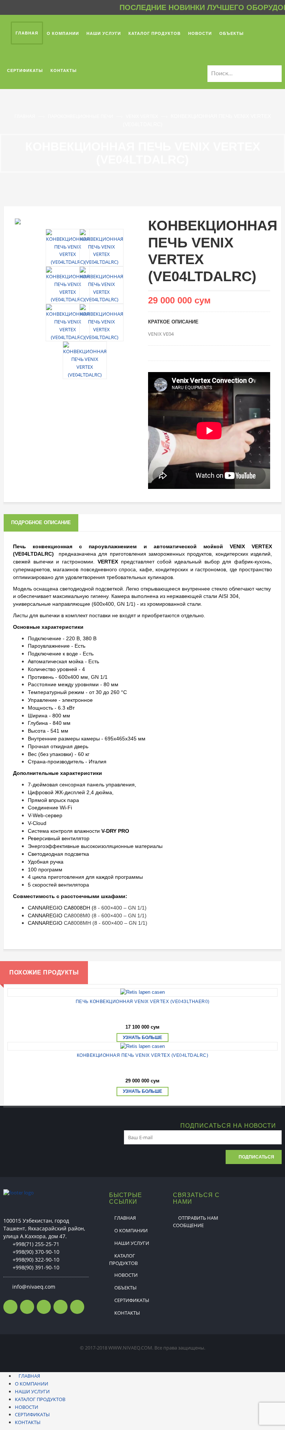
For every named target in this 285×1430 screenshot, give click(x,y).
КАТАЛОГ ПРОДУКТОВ (123, 1259)
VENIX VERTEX (142, 116)
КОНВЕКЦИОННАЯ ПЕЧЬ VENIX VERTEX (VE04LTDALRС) (143, 1055)
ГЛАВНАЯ (25, 116)
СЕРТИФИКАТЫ (131, 1300)
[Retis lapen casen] (142, 992)
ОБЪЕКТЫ (125, 1287)
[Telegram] (60, 1307)
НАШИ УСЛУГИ (131, 1243)
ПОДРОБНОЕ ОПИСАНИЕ (41, 522)
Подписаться (256, 1157)
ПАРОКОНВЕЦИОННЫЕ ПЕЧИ (81, 116)
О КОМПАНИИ (131, 1230)
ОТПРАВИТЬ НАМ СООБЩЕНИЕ (195, 1221)
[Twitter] (27, 1307)
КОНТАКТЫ (127, 1312)
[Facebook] (10, 1307)
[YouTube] (77, 1307)
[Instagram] (44, 1307)
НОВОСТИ (126, 1275)
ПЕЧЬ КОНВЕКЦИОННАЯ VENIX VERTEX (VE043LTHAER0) (143, 1001)
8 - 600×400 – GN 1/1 (119, 908)
